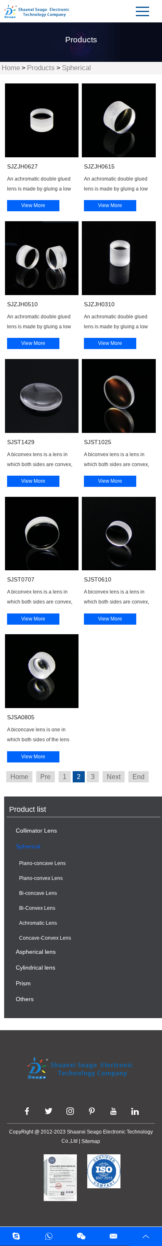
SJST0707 (20, 579)
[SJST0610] (119, 534)
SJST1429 (20, 442)
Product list (27, 809)
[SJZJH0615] (119, 120)
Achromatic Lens (38, 923)
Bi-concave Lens (38, 893)
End (139, 776)
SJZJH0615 (99, 166)
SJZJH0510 (22, 304)
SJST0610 (97, 579)
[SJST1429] (42, 396)
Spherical (76, 68)
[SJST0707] (42, 534)
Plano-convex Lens (41, 878)
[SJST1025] (119, 396)
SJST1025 (97, 442)
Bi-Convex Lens (37, 908)
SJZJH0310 (99, 304)
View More (33, 205)
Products (41, 68)
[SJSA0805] (42, 671)
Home (11, 68)
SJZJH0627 (22, 166)
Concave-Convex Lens (45, 938)
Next (113, 776)
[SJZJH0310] (119, 258)
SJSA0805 (20, 717)
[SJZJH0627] (42, 120)
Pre (45, 776)
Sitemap (90, 1141)
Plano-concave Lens (42, 863)
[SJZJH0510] (42, 258)
